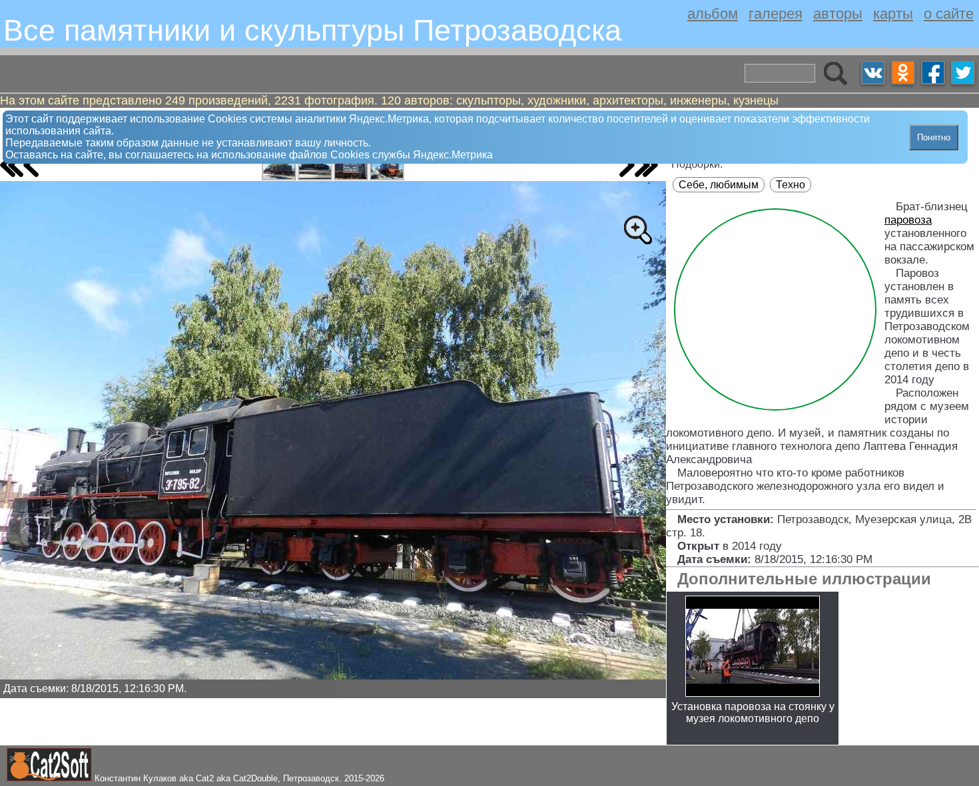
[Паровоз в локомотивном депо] (279, 167)
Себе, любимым (719, 184)
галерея (776, 13)
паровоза (908, 220)
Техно (790, 184)
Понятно (933, 137)
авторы (837, 13)
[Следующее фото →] (627, 165)
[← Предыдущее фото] (31, 165)
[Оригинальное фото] (637, 229)
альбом (712, 13)
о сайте (949, 13)
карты (893, 13)
